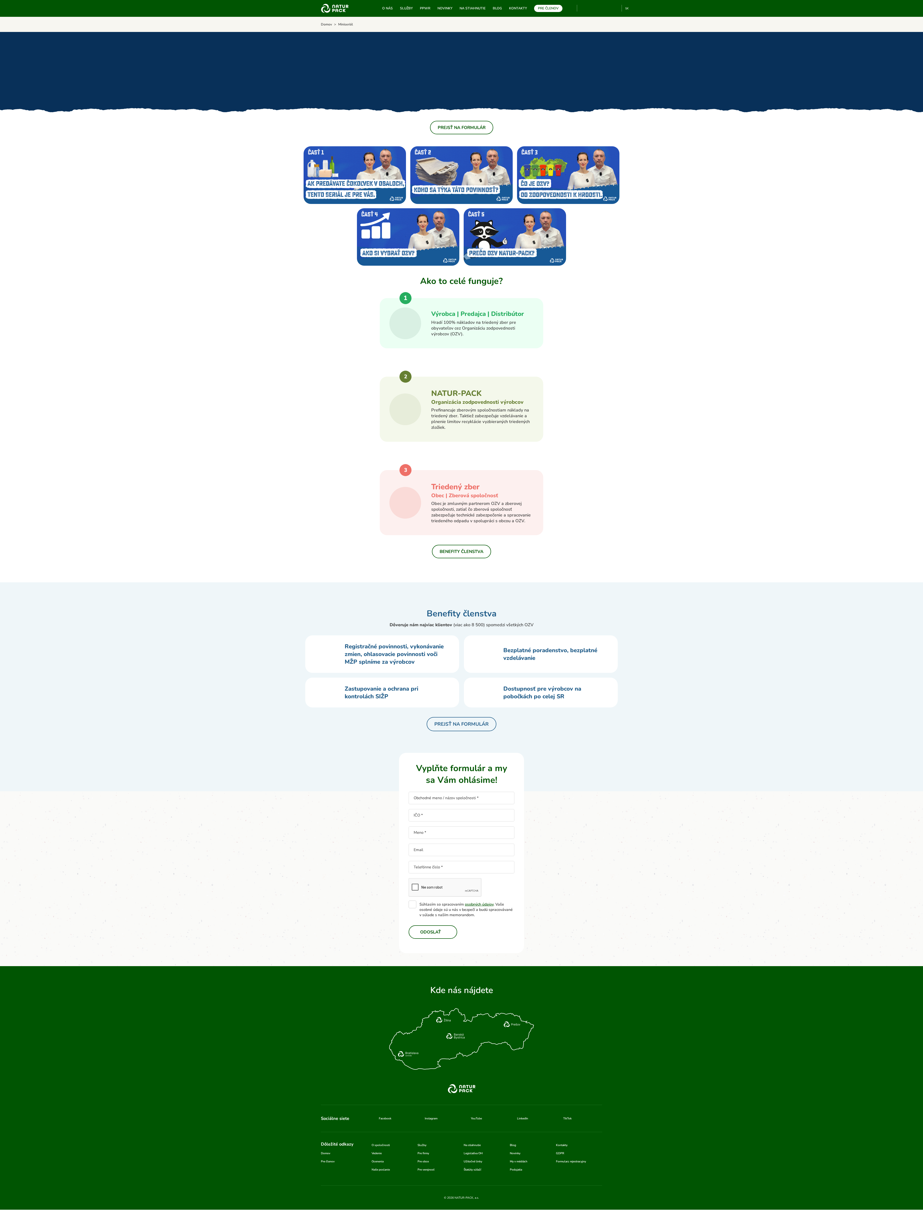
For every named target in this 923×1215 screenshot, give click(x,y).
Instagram (600, 8)
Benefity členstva (461, 551)
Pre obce (423, 1161)
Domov (325, 1153)
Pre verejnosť (426, 1170)
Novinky (444, 8)
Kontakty (518, 8)
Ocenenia (378, 1161)
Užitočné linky (473, 1161)
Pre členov (548, 8)
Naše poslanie (381, 1170)
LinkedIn (522, 1118)
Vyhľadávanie (571, 8)
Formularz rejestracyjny (571, 1161)
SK (627, 8)
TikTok (616, 8)
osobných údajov (479, 904)
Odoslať (430, 932)
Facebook (592, 8)
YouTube (583, 8)
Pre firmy (423, 1153)
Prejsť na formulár (462, 127)
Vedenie (377, 1153)
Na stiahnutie (473, 8)
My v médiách (518, 1161)
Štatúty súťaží (472, 1170)
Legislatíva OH (473, 1153)
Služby (406, 8)
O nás (387, 8)
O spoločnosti (381, 1145)
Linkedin (608, 8)
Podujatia (516, 1170)
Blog (497, 8)
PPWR (425, 8)
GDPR (560, 1153)
